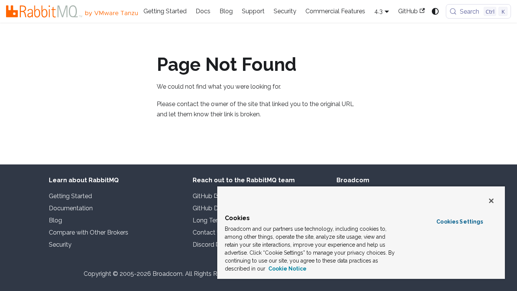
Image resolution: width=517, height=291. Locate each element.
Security (285, 11)
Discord (203, 244)
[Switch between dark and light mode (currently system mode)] (435, 11)
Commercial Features (335, 11)
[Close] (491, 200)
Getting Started (165, 11)
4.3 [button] (378, 11)
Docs (203, 11)
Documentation (71, 208)
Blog (226, 11)
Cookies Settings (459, 222)
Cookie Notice (287, 269)
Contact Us (208, 232)
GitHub (408, 11)
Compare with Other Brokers (88, 232)
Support (253, 11)
